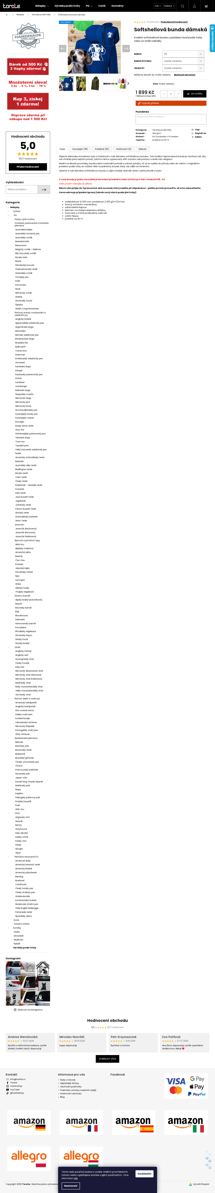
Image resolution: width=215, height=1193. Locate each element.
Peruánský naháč (24, 572)
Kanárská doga (23, 366)
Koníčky (17, 927)
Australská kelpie (23, 229)
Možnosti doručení (184, 74)
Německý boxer (23, 406)
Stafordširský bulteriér (26, 516)
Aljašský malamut (24, 548)
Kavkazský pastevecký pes (29, 374)
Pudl (17, 805)
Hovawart (20, 362)
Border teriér (21, 473)
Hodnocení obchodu (107, 1020)
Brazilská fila (21, 342)
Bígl (17, 611)
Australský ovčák (23, 237)
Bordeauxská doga (24, 338)
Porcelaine (20, 627)
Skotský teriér (22, 512)
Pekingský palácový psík (27, 797)
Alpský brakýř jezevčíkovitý (28, 599)
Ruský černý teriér (24, 425)
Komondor (20, 284)
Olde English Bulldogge (26, 908)
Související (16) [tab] (80, 149)
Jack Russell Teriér (24, 496)
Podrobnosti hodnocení (174, 22)
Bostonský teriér (23, 749)
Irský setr (19, 667)
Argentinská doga (24, 326)
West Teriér (21, 520)
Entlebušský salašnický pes (29, 358)
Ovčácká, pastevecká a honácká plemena (31, 224)
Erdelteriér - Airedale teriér (28, 485)
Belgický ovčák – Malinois (28, 249)
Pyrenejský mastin (24, 417)
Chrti (17, 813)
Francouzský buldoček (26, 769)
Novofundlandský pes (26, 410)
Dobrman (20, 354)
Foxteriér (19, 489)
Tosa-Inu (20, 441)
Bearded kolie (22, 241)
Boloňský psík (22, 745)
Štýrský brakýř (22, 643)
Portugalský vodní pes (26, 730)
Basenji (18, 556)
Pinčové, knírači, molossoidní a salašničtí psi (30, 314)
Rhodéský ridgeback (25, 631)
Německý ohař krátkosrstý (28, 678)
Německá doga (23, 398)
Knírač (18, 378)
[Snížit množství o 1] (163, 93)
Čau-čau (20, 560)
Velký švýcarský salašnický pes (31, 449)
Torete (13, 1082)
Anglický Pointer (23, 651)
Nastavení (70, 1186)
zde (76, 1178)
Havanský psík (22, 773)
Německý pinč (22, 402)
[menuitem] (42, 6)
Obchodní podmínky (71, 1086)
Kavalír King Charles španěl (29, 781)
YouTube (15, 1089)
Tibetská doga (22, 437)
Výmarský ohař (23, 694)
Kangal (18, 370)
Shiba (18, 583)
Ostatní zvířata (21, 923)
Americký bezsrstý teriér (27, 864)
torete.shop (16, 1086)
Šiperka (19, 304)
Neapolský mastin (24, 394)
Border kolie (21, 257)
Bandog (19, 876)
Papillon (19, 793)
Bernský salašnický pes (27, 334)
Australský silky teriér (25, 465)
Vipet (18, 852)
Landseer (20, 382)
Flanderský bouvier (24, 265)
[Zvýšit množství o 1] (178, 93)
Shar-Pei (19, 429)
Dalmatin (20, 619)
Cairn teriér (21, 477)
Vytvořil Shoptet (201, 1184)
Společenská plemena (26, 738)
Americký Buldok (23, 868)
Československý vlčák (26, 269)
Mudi (17, 288)
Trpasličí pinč (22, 445)
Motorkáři (18, 935)
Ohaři (17, 647)
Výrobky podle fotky (24, 947)
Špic (17, 576)
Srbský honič (21, 639)
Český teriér (21, 481)
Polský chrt (20, 840)
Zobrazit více (107, 1059)
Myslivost (18, 939)
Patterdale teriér (23, 912)
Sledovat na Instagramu (30, 1009)
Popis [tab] (62, 149)
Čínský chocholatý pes (27, 761)
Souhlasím (144, 1173)
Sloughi (19, 848)
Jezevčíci (19, 524)
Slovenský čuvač (23, 300)
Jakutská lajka (22, 568)
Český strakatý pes (25, 892)
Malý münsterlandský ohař (29, 686)
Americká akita (23, 552)
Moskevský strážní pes (26, 904)
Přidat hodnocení (28, 166)
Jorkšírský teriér (23, 504)
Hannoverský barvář (25, 623)
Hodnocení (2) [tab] (123, 149)
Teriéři (18, 453)
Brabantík (20, 753)
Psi (15, 215)
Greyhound (21, 829)
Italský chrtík (21, 837)
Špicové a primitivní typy (27, 540)
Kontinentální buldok (25, 900)
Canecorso (21, 350)
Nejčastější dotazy (69, 1083)
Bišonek (19, 742)
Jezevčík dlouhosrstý (26, 528)
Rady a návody (68, 1079)
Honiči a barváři (22, 595)
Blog (62, 1096)
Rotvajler (19, 421)
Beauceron (21, 245)
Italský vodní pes (23, 714)
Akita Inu (19, 544)
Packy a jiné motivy (25, 219)
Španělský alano (23, 916)
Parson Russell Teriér (25, 508)
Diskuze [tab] (142, 149)
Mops (18, 789)
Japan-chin (21, 777)
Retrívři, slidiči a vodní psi (27, 698)
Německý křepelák (24, 726)
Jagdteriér (20, 500)
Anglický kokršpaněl (25, 706)
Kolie (17, 280)
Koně (16, 920)
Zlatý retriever (22, 734)
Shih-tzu (19, 809)
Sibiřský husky (22, 587)
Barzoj (18, 825)
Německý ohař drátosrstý (28, 674)
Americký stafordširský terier (30, 457)
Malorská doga (22, 390)
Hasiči (17, 931)
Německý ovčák (23, 292)
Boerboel (19, 880)
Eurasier (19, 564)
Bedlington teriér (23, 469)
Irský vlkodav (21, 833)
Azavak (19, 821)
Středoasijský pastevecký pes (30, 433)
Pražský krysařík (23, 801)
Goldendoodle (22, 896)
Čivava (18, 765)
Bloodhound (21, 615)
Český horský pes (24, 888)
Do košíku (196, 93)
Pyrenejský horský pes (26, 414)
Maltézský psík (22, 785)
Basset (18, 603)
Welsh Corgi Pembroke (27, 308)
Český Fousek (22, 663)
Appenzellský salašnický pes (29, 322)
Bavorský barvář (23, 607)
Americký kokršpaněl (25, 702)
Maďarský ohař (23, 682)
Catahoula (20, 884)
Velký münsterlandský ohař (29, 690)
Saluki (18, 844)
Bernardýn (20, 330)
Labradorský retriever (26, 722)
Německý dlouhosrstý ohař (29, 670)
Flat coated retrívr (24, 710)
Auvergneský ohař (24, 659)
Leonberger (21, 386)
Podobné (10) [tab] (102, 149)
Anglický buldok (23, 319)
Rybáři (17, 943)
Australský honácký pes (27, 233)
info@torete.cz (18, 1079)
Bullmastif (20, 346)
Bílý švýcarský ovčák (25, 253)
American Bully (23, 860)
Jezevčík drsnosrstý (25, 532)
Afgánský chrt (22, 817)
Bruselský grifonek (24, 757)
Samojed (20, 580)
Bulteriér (19, 461)
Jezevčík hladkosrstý (25, 536)
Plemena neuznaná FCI (26, 856)
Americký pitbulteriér (26, 872)
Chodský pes (22, 277)
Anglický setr (21, 655)
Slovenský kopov (23, 635)
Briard (18, 261)
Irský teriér (20, 492)
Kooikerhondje (22, 718)
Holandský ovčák (23, 273)
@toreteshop (17, 1092)
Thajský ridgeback (24, 591)
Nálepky (15, 207)
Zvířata (16, 211)
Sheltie (18, 296)
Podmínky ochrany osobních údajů (78, 1090)
